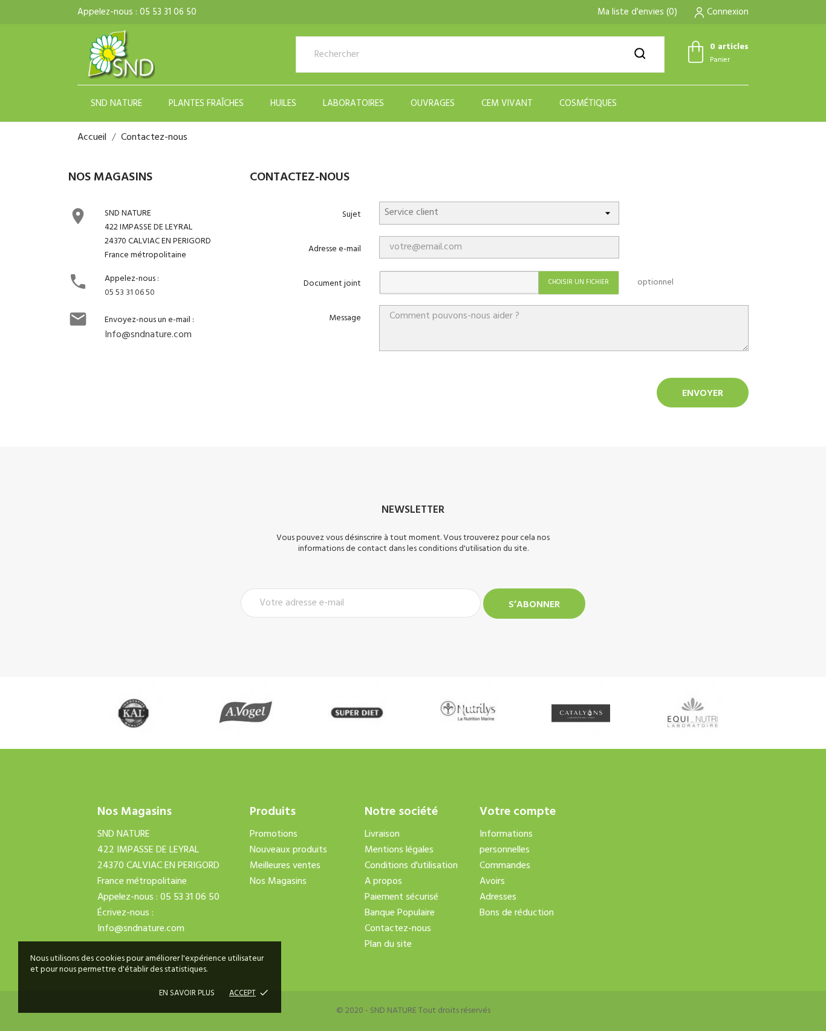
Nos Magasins (278, 881)
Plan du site (388, 944)
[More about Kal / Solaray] (133, 712)
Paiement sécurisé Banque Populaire (401, 905)
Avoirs (492, 881)
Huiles (283, 103)
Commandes (505, 866)
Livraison (382, 834)
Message (345, 318)
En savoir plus (187, 993)
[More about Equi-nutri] (693, 712)
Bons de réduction (517, 913)
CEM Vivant (507, 103)
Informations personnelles (506, 842)
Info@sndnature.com (148, 335)
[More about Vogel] (245, 712)
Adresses (498, 897)
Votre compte (518, 812)
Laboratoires (353, 103)
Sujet (351, 215)
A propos (383, 881)
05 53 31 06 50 (130, 293)
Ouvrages (433, 103)
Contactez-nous (398, 929)
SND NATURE (116, 103)
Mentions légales (399, 850)
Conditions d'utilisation (411, 866)
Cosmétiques (588, 103)
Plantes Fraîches (206, 103)
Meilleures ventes (285, 866)
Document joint (332, 284)
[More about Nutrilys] (469, 712)
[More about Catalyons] (581, 712)
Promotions (274, 834)
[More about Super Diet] (357, 712)
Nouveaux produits (288, 850)
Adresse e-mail (334, 249)
